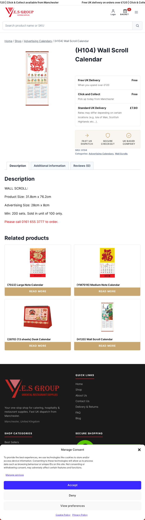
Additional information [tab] (50, 165)
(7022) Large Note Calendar (25, 284)
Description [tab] (18, 165)
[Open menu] (136, 12)
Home (79, 383)
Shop (79, 389)
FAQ (78, 412)
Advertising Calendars (101, 153)
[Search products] (137, 25)
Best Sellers (12, 442)
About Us (81, 395)
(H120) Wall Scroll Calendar (95, 339)
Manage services (15, 474)
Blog (78, 418)
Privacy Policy (80, 514)
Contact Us (82, 401)
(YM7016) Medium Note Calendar (98, 284)
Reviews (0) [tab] (81, 165)
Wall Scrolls (121, 153)
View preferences (72, 506)
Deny (72, 495)
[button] (139, 450)
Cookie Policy (63, 514)
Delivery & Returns (87, 406)
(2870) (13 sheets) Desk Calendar (29, 339)
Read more (37, 291)
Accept (73, 485)
